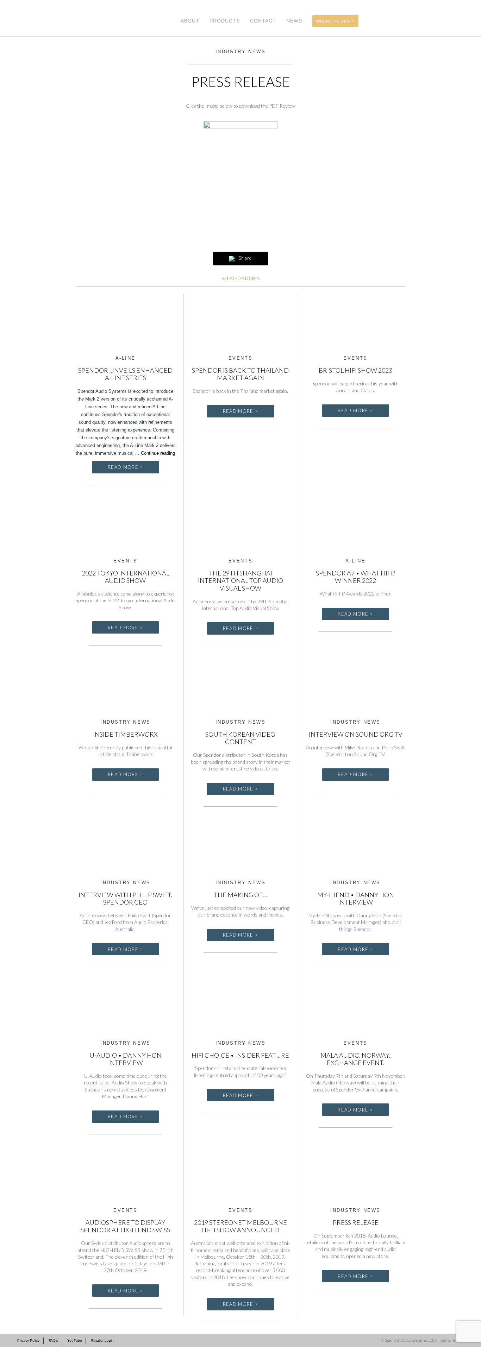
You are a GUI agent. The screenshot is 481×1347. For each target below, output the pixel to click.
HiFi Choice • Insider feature (240, 1055)
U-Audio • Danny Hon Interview (125, 1059)
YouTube (74, 1340)
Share (244, 258)
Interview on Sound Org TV (355, 734)
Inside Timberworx (125, 734)
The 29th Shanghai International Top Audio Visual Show (240, 580)
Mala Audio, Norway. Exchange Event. (355, 1059)
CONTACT (263, 21)
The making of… (240, 895)
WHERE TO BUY (333, 21)
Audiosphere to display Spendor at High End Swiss (125, 1226)
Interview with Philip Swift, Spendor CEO (125, 898)
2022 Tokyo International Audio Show (125, 577)
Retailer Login (102, 1340)
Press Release (356, 1222)
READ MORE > (125, 467)
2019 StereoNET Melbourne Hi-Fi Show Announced (240, 1226)
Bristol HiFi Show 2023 (355, 370)
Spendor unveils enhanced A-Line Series (125, 374)
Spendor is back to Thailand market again (240, 374)
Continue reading (158, 453)
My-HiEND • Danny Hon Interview (355, 898)
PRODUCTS (225, 21)
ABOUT (190, 21)
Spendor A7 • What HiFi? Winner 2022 (355, 577)
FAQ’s (53, 1340)
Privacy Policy (28, 1340)
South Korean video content (240, 738)
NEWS (294, 21)
